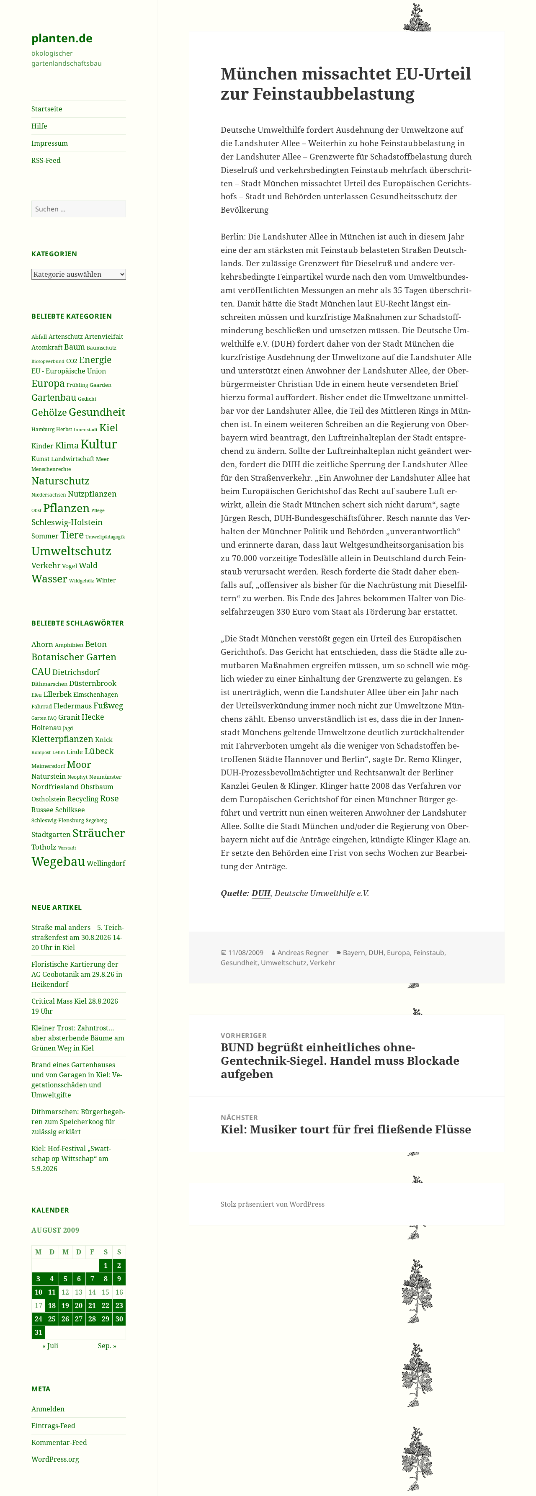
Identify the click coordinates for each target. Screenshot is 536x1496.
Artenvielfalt (104, 336)
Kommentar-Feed (59, 1442)
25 (52, 1318)
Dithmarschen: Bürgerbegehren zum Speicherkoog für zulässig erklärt (78, 1121)
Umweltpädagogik (105, 536)
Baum (74, 347)
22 (105, 1305)
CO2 (71, 361)
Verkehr (45, 565)
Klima (67, 445)
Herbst (64, 429)
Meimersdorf (48, 766)
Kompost (41, 752)
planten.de (62, 38)
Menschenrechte (51, 469)
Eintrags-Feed (53, 1425)
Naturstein (48, 776)
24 (38, 1318)
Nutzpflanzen (92, 494)
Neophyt (77, 776)
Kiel (108, 427)
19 (65, 1305)
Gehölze (49, 412)
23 (119, 1305)
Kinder (42, 446)
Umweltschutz (71, 551)
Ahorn (42, 644)
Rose (109, 798)
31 (38, 1332)
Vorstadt (67, 848)
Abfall (39, 336)
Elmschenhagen (95, 694)
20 (78, 1305)
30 (119, 1318)
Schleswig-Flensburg (57, 820)
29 (105, 1318)
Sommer (45, 536)
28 (92, 1318)
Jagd (68, 728)
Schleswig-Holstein (67, 522)
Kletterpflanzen (62, 738)
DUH (376, 952)
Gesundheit (97, 412)
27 (78, 1318)
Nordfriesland (55, 786)
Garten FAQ (44, 718)
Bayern (354, 952)
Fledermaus (73, 706)
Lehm (58, 752)
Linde (75, 752)
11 (52, 1292)
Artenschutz (66, 336)
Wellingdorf (106, 863)
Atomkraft (46, 347)
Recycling (82, 798)
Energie (95, 359)
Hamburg (42, 429)
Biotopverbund (47, 361)
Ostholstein (48, 799)
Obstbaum (96, 786)
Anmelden (47, 1409)
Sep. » (107, 1345)
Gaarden (100, 385)
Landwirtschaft (72, 459)
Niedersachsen (48, 494)
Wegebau (58, 861)
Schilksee (70, 809)
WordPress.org (55, 1459)
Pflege (98, 510)
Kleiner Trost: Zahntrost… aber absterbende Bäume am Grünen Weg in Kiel (77, 1038)
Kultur (98, 443)
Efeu (36, 694)
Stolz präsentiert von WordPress (273, 1204)
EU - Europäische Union (68, 371)
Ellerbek (58, 694)
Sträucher (98, 832)
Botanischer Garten (73, 656)
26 (65, 1318)
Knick (104, 739)
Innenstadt (86, 429)
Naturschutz (60, 480)
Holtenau (46, 727)
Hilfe (39, 126)
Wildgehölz (81, 580)
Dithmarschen (49, 683)
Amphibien (69, 645)
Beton (96, 644)
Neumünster (105, 776)
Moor (79, 764)
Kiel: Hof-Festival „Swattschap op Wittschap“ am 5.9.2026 (71, 1158)
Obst (36, 510)
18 (52, 1305)
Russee (42, 809)
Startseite (46, 108)
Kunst (40, 458)
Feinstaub (428, 952)
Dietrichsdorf (76, 672)
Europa (48, 383)
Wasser (49, 578)
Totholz (44, 847)
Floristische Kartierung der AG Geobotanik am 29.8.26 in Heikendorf (76, 974)
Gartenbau (53, 397)
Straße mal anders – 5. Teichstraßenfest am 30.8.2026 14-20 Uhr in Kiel (77, 937)
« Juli (50, 1345)
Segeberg (96, 820)
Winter (106, 580)
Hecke (93, 717)
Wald (88, 565)
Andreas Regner (303, 952)
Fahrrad (41, 706)
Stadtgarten (51, 834)
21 (92, 1305)
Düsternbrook (92, 683)
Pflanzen (66, 507)
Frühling (77, 384)
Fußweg (108, 705)
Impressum (49, 143)
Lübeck (99, 751)
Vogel (69, 566)
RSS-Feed (46, 160)
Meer (102, 459)
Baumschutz (101, 347)
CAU (41, 671)
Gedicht (87, 398)
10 (38, 1292)
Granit (69, 717)
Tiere (72, 534)
